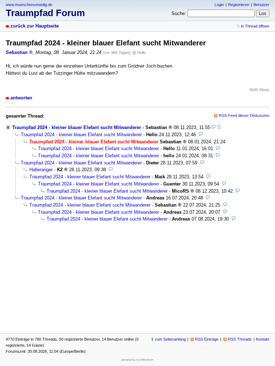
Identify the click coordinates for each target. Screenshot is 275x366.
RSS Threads (240, 339)
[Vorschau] (214, 127)
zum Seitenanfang (170, 339)
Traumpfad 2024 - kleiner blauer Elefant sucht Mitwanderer (76, 127)
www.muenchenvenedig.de (29, 5)
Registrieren (238, 5)
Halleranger (41, 169)
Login (219, 5)
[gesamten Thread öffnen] (219, 127)
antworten (21, 97)
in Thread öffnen (255, 26)
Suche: (179, 13)
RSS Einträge (206, 339)
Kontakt (262, 339)
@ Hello (139, 52)
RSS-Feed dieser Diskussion (244, 115)
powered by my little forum (137, 359)
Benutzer (261, 5)
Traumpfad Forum (45, 13)
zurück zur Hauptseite (34, 26)
